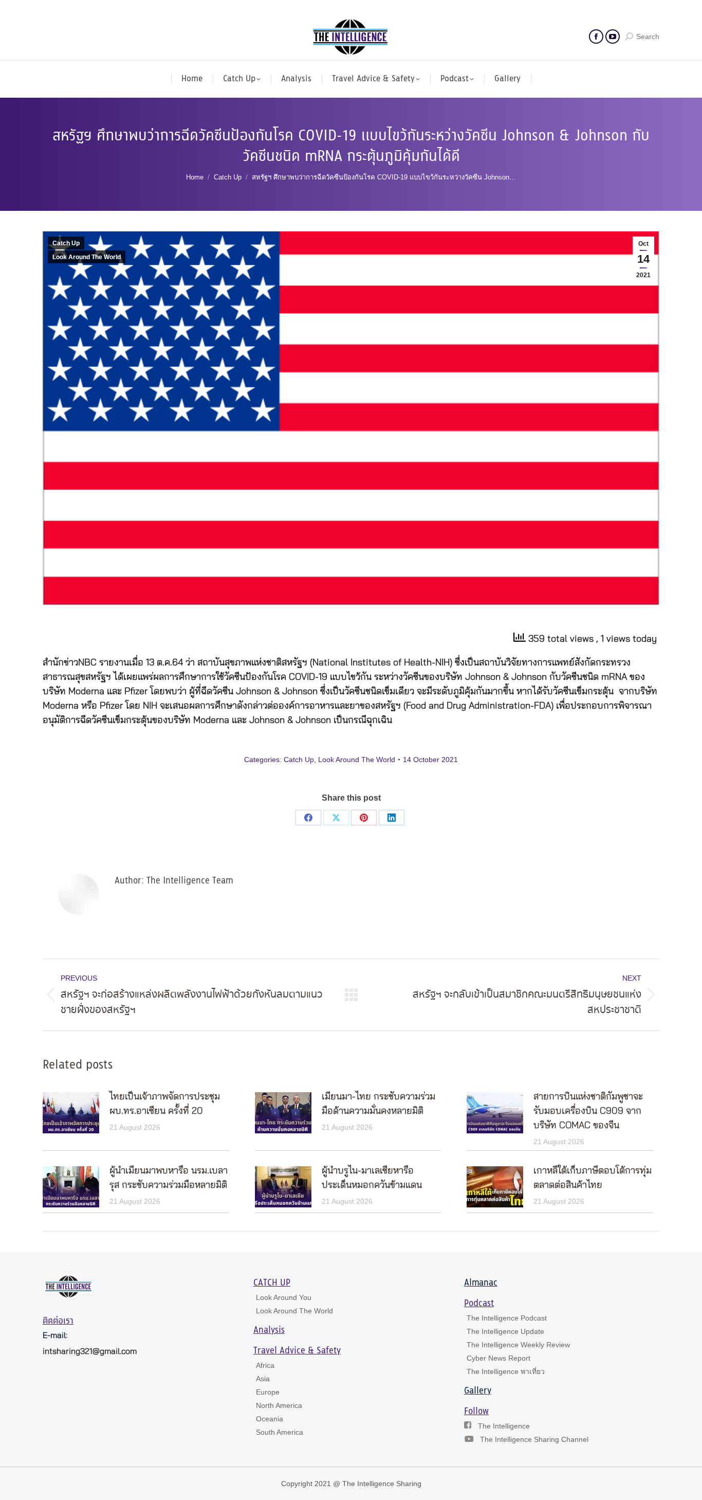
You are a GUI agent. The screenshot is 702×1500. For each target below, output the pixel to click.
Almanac (480, 1283)
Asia (263, 1379)
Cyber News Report (498, 1358)
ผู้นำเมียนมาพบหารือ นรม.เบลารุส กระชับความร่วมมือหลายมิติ (168, 1178)
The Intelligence (504, 1426)
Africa (265, 1365)
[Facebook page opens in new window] (596, 36)
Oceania (269, 1419)
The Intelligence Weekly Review (518, 1345)
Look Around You (283, 1297)
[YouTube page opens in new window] (612, 36)
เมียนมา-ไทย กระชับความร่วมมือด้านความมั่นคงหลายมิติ (378, 1104)
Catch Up (66, 243)
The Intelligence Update (505, 1331)
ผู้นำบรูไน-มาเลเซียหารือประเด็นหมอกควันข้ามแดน (372, 1178)
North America (279, 1405)
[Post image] (71, 1112)
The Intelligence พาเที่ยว (506, 1371)
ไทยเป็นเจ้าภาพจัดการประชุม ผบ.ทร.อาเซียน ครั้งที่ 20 (164, 1104)
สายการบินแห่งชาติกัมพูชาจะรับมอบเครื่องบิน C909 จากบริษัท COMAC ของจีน (588, 1111)
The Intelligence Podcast (507, 1318)
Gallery (477, 1391)
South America (279, 1432)
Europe (268, 1392)
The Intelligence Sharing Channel (534, 1439)
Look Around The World (86, 257)
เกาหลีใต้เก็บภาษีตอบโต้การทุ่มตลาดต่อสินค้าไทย (592, 1178)
